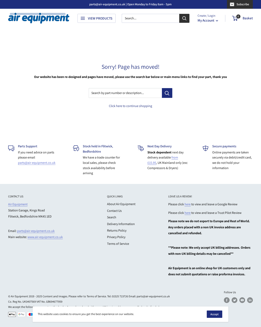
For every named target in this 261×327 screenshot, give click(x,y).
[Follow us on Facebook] (227, 300)
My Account (206, 20)
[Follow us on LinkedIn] (250, 300)
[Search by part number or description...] (167, 93)
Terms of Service (118, 244)
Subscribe (243, 4)
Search (111, 217)
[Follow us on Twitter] (234, 300)
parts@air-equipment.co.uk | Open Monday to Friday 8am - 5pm (130, 4)
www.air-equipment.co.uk (45, 237)
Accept (214, 314)
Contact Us (114, 211)
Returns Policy (116, 230)
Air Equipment (18, 204)
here (188, 204)
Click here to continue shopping (130, 106)
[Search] (184, 18)
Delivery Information (121, 224)
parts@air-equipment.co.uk (36, 163)
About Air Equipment (121, 204)
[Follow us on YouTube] (242, 300)
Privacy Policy (116, 237)
